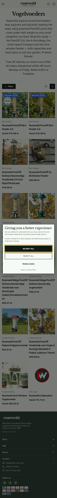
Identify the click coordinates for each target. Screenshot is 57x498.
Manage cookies (28, 264)
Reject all (28, 256)
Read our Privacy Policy (28, 270)
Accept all (28, 249)
